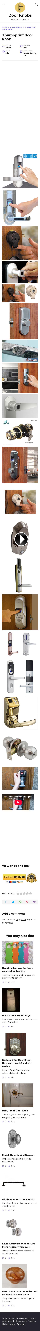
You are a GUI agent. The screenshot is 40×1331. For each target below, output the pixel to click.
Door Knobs (20, 15)
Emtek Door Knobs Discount (18, 1155)
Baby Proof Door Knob (15, 1110)
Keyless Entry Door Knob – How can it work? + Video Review (17, 1063)
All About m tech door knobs (18, 1199)
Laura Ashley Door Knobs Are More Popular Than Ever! (18, 1245)
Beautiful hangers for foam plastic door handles (17, 969)
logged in (21, 919)
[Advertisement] (20, 87)
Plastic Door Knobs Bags (16, 1015)
